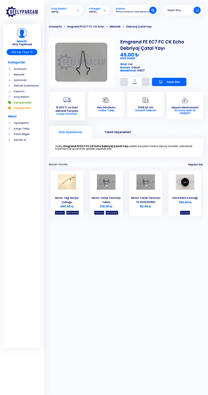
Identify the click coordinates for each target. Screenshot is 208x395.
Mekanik (115, 26)
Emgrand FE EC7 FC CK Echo (85, 26)
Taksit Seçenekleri (118, 132)
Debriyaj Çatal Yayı (139, 26)
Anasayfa (55, 26)
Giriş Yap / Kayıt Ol (22, 52)
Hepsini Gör (195, 164)
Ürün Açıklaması (70, 132)
